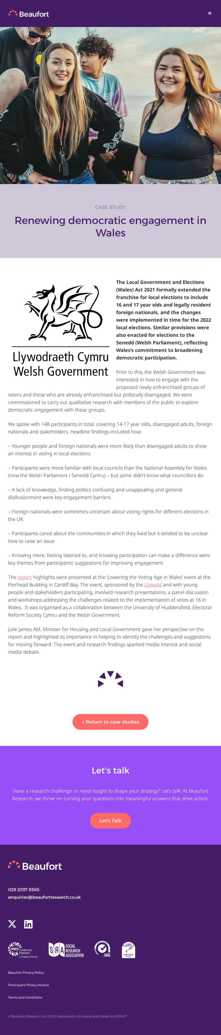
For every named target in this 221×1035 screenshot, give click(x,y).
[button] (210, 13)
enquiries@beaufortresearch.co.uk (44, 897)
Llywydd (153, 584)
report (25, 577)
